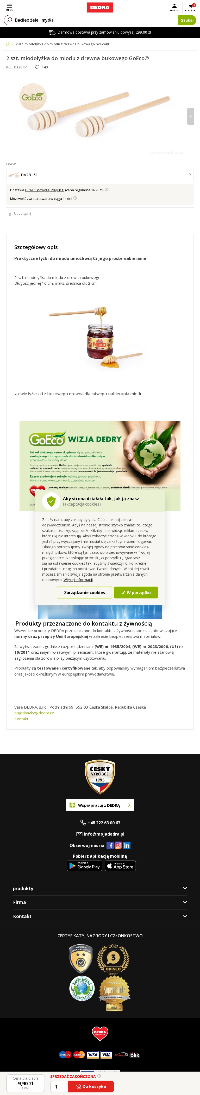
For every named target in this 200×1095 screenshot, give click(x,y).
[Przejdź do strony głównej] (100, 7)
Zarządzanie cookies (84, 592)
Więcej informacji (78, 579)
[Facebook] (110, 845)
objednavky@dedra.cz (34, 712)
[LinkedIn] (126, 845)
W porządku (138, 592)
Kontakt (21, 718)
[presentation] (9, 116)
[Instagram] (118, 845)
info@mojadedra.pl (104, 834)
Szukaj (187, 20)
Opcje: (11, 164)
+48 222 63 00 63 (104, 823)
